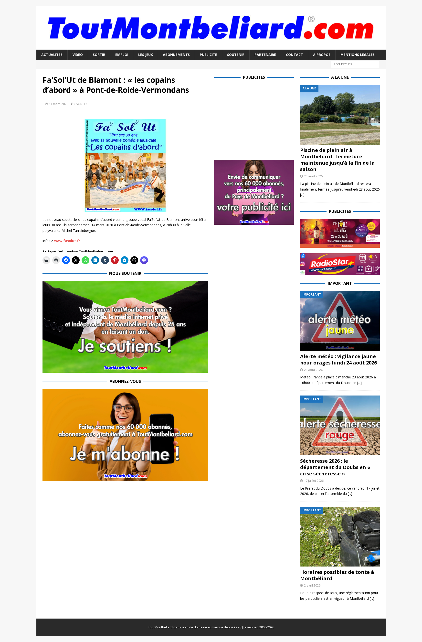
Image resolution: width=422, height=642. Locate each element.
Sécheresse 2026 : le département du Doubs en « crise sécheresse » (335, 467)
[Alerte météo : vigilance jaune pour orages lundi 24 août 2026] (340, 321)
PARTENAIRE (265, 54)
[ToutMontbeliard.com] (211, 46)
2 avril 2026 (312, 585)
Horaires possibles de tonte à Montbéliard (337, 575)
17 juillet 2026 (314, 480)
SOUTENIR (235, 54)
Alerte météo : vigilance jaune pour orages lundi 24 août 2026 (338, 359)
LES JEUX (145, 54)
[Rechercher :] (355, 64)
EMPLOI (121, 54)
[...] (302, 194)
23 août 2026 (313, 369)
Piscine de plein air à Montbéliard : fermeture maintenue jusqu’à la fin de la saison (337, 159)
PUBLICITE (208, 54)
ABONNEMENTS (176, 54)
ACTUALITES (52, 54)
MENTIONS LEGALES (357, 54)
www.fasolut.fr (67, 240)
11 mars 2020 (58, 104)
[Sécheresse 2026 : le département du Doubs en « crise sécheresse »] (340, 425)
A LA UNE (340, 77)
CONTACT (294, 54)
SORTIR (99, 54)
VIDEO (78, 54)
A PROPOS (321, 54)
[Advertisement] (255, 119)
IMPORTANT (340, 283)
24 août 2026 (313, 176)
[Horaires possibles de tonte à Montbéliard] (340, 537)
